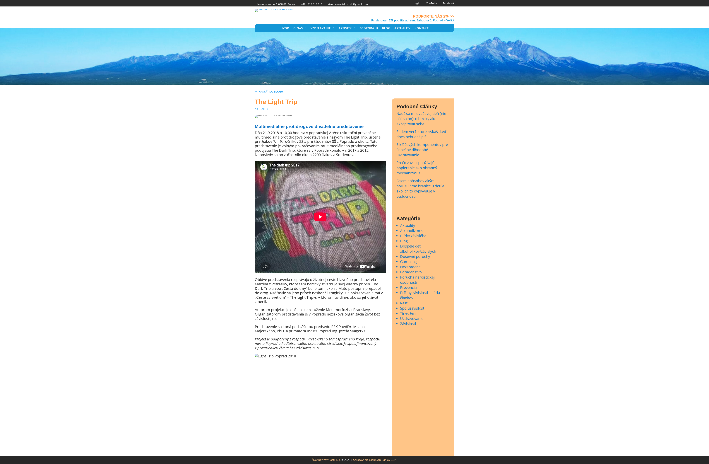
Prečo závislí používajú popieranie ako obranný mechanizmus (416, 167)
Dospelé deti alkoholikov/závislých (418, 249)
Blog (386, 28)
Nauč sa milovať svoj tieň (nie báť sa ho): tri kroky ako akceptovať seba (421, 118)
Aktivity (345, 28)
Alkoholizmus (411, 230)
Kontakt (422, 28)
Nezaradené (410, 266)
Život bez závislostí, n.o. (326, 460)
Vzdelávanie (321, 28)
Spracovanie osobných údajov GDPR (375, 460)
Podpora (366, 28)
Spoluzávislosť (412, 308)
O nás (298, 28)
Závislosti (408, 323)
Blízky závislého (413, 235)
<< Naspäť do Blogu (269, 91)
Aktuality (402, 28)
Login (417, 3)
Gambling (408, 261)
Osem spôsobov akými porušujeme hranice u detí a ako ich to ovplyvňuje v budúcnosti (420, 188)
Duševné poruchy (415, 256)
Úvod (285, 28)
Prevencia (408, 287)
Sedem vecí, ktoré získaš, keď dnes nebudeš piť (421, 134)
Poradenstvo (411, 271)
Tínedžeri (408, 313)
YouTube (431, 3)
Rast (403, 303)
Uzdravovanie (411, 318)
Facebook (448, 3)
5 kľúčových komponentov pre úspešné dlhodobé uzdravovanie (422, 149)
